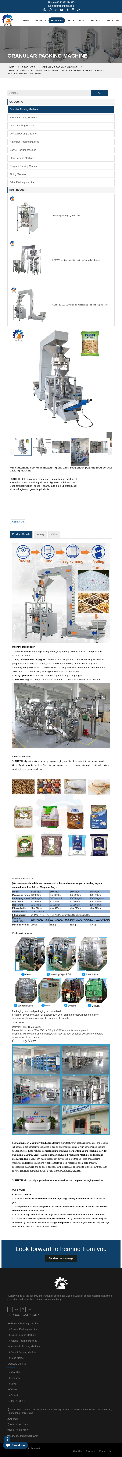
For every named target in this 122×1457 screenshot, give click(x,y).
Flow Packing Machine (22, 158)
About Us (40, 20)
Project (95, 20)
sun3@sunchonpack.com (61, 6)
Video (82, 20)
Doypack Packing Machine (24, 166)
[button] (110, 452)
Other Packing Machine (22, 182)
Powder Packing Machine (23, 117)
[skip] (7, 19)
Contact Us (112, 20)
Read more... (17, 1358)
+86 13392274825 (19, 1424)
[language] (44, 10)
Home (26, 20)
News (71, 20)
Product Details (21, 534)
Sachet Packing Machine (23, 150)
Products (56, 20)
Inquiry (40, 534)
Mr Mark (14, 1419)
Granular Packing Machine (60, 67)
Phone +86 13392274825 (61, 2)
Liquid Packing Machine (22, 125)
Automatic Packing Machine (24, 142)
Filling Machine (18, 174)
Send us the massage (61, 1258)
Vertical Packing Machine (23, 133)
